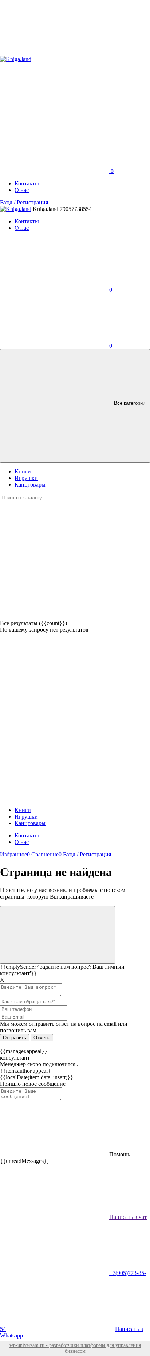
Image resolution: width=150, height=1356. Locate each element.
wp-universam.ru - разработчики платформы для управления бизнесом (75, 1348)
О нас (22, 190)
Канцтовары (30, 484)
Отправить (14, 1037)
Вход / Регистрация (24, 202)
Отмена (41, 1037)
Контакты (27, 183)
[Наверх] (57, 935)
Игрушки (26, 478)
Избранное (15, 854)
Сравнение (46, 854)
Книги (23, 471)
